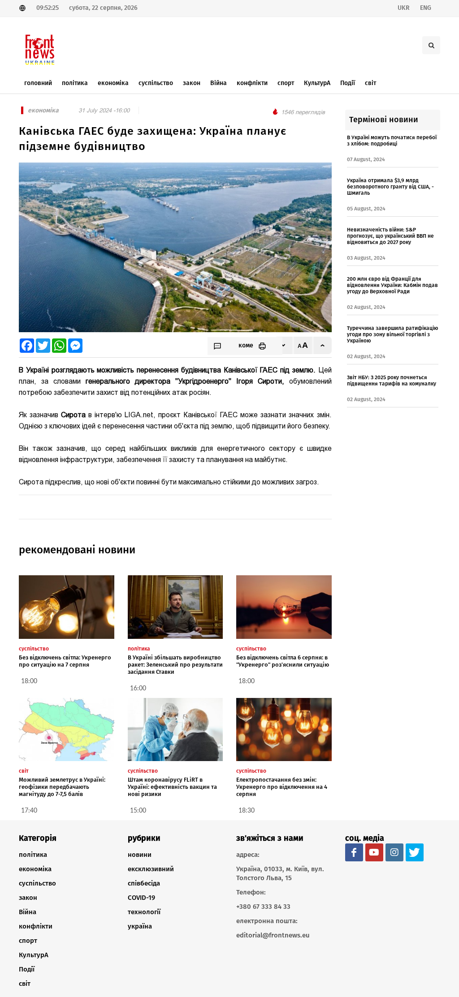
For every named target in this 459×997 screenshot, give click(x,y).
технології (144, 912)
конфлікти (35, 926)
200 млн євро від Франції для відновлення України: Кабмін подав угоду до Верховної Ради (392, 285)
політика (33, 855)
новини (140, 855)
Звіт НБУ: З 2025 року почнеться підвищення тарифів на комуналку (391, 380)
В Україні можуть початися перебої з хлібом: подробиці (392, 140)
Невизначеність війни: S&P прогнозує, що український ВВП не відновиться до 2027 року (390, 236)
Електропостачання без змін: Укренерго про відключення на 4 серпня (281, 786)
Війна (27, 912)
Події (27, 969)
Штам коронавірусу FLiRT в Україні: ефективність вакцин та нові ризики (172, 786)
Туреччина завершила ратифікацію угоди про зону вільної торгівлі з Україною (392, 334)
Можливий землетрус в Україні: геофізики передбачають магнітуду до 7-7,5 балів (62, 786)
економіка (35, 869)
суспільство (37, 883)
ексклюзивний (151, 869)
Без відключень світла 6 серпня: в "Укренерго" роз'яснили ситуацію (282, 661)
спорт (28, 941)
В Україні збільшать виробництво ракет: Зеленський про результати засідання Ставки (175, 664)
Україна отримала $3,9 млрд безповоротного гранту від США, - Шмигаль (390, 186)
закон (28, 898)
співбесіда (144, 883)
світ (24, 984)
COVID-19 (141, 898)
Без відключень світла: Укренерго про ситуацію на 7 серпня (65, 661)
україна (140, 926)
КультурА (33, 955)
